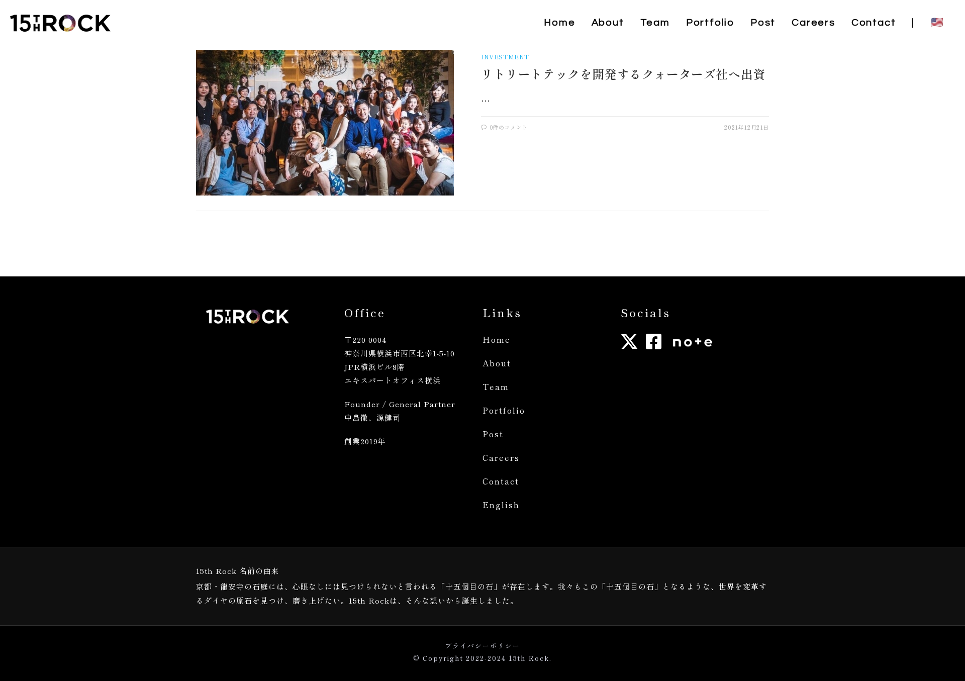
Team (495, 386)
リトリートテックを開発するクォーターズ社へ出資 (623, 73)
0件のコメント (509, 127)
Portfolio (503, 410)
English (501, 505)
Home (496, 339)
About (496, 363)
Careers (501, 457)
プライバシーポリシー (482, 645)
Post (493, 434)
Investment (505, 56)
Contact (500, 481)
